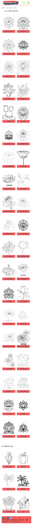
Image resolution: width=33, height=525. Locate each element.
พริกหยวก (23, 466)
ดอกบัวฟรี (23, 121)
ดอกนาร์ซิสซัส (9, 466)
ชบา (23, 511)
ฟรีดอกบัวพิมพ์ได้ (9, 188)
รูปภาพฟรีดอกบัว (9, 436)
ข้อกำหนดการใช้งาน (15, 521)
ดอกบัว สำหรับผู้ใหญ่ (23, 233)
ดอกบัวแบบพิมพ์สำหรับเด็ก (23, 256)
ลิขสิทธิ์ (27, 520)
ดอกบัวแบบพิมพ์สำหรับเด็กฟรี (23, 278)
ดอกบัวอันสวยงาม (23, 98)
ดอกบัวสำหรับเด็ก (23, 211)
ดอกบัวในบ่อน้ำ (23, 188)
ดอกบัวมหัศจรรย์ (9, 76)
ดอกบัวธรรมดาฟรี (9, 143)
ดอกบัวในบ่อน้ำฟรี (9, 278)
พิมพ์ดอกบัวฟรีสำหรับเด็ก (8, 346)
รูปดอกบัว (23, 413)
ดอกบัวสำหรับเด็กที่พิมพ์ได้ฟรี (23, 346)
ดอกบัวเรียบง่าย (23, 368)
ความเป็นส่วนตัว (5, 521)
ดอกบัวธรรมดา (9, 391)
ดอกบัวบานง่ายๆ (23, 391)
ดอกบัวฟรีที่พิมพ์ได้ (9, 166)
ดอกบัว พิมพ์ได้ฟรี (9, 256)
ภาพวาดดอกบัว (8, 413)
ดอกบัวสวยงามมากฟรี (9, 53)
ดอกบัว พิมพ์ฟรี (23, 301)
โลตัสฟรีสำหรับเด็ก (9, 233)
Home (4, 8)
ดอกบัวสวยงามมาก (9, 31)
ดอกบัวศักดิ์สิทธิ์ (8, 368)
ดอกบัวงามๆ (23, 53)
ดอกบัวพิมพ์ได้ (23, 166)
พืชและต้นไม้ (9, 8)
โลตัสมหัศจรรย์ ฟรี (23, 76)
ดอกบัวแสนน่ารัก (9, 323)
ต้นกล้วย (23, 489)
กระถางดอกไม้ (9, 511)
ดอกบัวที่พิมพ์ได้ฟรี (23, 143)
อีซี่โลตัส (9, 121)
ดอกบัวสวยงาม (23, 31)
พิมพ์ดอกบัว (23, 323)
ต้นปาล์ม (9, 489)
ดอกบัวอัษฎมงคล (9, 98)
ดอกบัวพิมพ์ (9, 301)
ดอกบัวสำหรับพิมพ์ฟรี (9, 211)
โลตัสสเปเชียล (23, 436)
